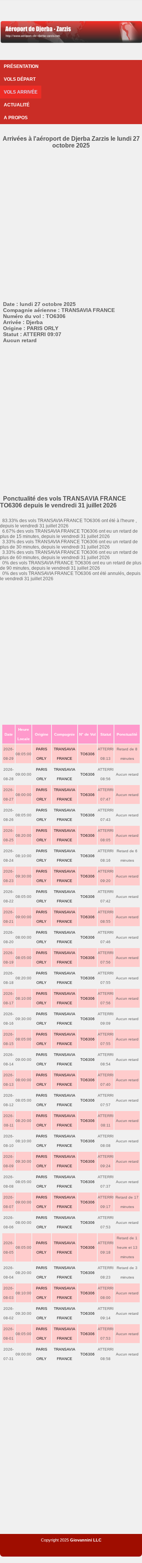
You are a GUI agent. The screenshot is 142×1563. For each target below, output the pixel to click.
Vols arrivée (20, 92)
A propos (16, 117)
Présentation (21, 66)
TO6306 (87, 754)
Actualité (17, 105)
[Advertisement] (71, 223)
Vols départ (20, 79)
